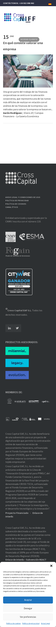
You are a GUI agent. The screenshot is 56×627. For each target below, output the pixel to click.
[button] (51, 565)
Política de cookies (13, 623)
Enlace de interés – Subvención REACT (25, 559)
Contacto (11, 39)
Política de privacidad (31, 623)
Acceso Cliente (29, 39)
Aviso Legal (45, 623)
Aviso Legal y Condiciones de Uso (22, 197)
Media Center (42, 31)
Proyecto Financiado (16, 512)
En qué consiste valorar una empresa (23, 46)
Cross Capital (13, 16)
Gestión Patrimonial (35, 16)
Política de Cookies (15, 204)
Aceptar (28, 599)
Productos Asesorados (19, 31)
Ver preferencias (28, 616)
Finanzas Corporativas (18, 24)
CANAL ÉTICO (11, 207)
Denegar (28, 608)
